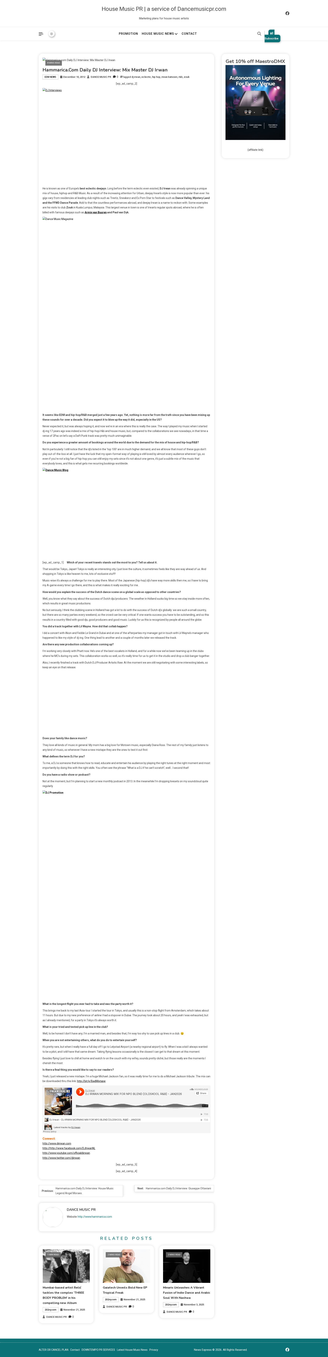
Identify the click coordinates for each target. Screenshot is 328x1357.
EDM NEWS (50, 77)
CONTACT (189, 33)
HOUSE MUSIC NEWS (158, 33)
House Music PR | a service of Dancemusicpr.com (164, 8)
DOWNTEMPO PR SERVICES (98, 1349)
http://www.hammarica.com (95, 1216)
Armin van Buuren (96, 212)
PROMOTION (128, 33)
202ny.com (50, 1309)
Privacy (153, 1349)
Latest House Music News (132, 1349)
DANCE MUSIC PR (101, 76)
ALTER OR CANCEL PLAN (53, 1349)
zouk (186, 76)
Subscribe (271, 38)
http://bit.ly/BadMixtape (91, 1081)
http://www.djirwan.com (57, 1143)
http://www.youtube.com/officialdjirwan (66, 1152)
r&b (180, 76)
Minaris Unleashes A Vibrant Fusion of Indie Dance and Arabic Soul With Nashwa (186, 1293)
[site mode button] (52, 34)
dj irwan (136, 76)
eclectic (146, 76)
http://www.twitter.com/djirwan (61, 1157)
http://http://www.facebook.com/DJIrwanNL (69, 1148)
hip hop (156, 76)
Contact (75, 1349)
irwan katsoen (169, 76)
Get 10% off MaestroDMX (255, 61)
